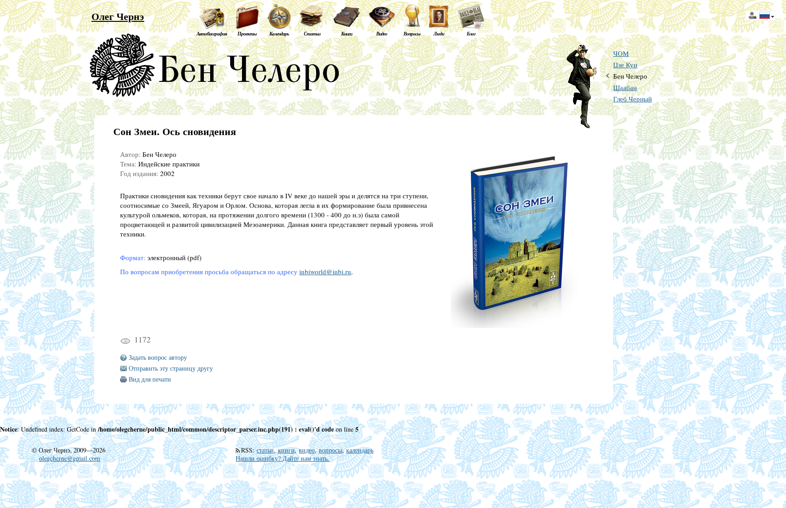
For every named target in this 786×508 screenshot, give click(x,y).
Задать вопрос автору (158, 357)
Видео (381, 33)
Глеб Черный (632, 99)
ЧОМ (621, 53)
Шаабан (625, 87)
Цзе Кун (625, 64)
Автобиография (211, 33)
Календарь (279, 33)
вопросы (330, 450)
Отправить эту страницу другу (171, 368)
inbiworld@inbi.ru (325, 271)
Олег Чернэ (117, 16)
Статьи (312, 33)
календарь (359, 450)
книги (286, 450)
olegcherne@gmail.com (69, 458)
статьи (265, 450)
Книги (346, 33)
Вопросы (411, 33)
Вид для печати (150, 379)
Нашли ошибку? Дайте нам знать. (282, 458)
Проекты (247, 33)
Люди (438, 33)
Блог (471, 33)
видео (307, 450)
